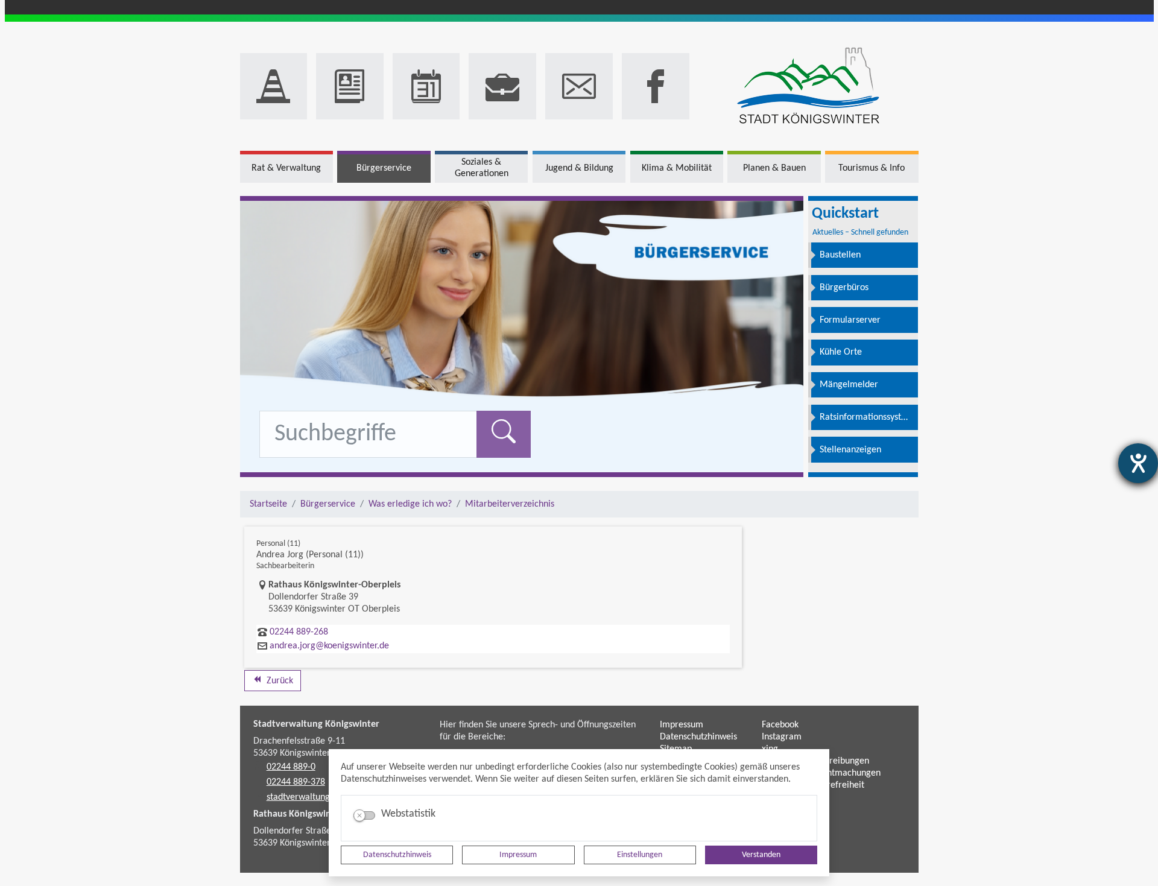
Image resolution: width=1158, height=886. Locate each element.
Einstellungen (639, 854)
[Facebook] (655, 86)
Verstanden (761, 854)
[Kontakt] (579, 86)
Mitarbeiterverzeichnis (509, 504)
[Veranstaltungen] (426, 86)
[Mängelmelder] (274, 86)
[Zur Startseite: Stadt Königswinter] (808, 86)
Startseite (268, 504)
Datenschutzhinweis (397, 854)
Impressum (518, 854)
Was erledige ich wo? (410, 504)
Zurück (278, 681)
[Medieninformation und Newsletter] (350, 86)
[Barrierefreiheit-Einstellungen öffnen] (1138, 463)
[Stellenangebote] (502, 86)
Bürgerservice (327, 504)
